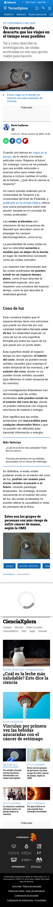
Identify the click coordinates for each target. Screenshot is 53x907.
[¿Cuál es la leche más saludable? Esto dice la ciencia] (26, 653)
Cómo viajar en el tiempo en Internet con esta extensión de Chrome (25, 98)
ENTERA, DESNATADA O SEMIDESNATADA (23, 669)
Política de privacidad (32, 886)
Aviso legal (16, 886)
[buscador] (43, 8)
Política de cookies (16, 891)
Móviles (21, 15)
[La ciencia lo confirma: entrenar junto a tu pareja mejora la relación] (14, 794)
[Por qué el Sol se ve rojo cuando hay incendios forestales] (38, 794)
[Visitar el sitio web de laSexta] (26, 846)
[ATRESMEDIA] (26, 837)
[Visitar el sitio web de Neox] (39, 846)
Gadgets (9, 15)
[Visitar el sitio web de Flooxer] (36, 867)
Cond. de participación (35, 891)
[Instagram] (13, 129)
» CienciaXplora (22, 574)
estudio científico (29, 565)
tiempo (9, 565)
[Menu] (49, 8)
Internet (42, 631)
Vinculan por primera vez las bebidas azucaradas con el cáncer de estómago (24, 732)
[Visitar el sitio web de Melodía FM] (39, 860)
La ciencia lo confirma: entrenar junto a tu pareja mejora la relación (14, 810)
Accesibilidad (40, 900)
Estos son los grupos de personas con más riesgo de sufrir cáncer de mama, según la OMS (26, 522)
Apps (32, 631)
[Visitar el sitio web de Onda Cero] (14, 860)
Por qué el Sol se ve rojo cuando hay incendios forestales (37, 809)
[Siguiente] (48, 2)
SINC (24, 631)
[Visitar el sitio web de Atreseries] (39, 853)
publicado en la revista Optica (21, 202)
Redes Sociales (37, 15)
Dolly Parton (30, 2)
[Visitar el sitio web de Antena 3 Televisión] (14, 846)
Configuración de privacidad (26, 895)
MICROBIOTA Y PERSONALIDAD (10, 766)
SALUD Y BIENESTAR (13, 721)
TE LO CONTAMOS (36, 764)
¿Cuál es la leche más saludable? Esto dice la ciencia (25, 678)
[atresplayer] (37, 8)
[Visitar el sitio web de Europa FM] (26, 860)
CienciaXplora (19, 622)
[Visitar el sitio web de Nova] (14, 853)
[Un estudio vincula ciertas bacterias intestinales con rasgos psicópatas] (14, 755)
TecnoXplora (9, 574)
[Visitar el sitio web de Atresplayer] (20, 867)
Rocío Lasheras (19, 125)
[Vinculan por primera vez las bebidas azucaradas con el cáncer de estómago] (26, 705)
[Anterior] (22, 2)
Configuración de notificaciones (20, 900)
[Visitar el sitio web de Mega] (26, 853)
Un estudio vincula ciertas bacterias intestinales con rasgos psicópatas (12, 774)
